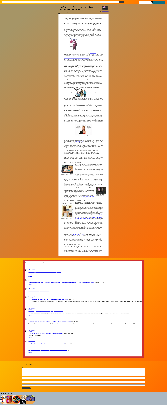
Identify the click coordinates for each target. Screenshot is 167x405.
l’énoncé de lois (93, 53)
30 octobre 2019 (30, 309)
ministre (95, 56)
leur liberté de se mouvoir (79, 229)
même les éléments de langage (78, 234)
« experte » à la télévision (84, 58)
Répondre (30, 276)
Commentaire (24, 367)
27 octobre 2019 (30, 331)
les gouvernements (79, 141)
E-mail (23, 380)
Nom (23, 376)
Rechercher (121, 1)
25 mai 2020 (29, 280)
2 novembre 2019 (30, 297)
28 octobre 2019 (30, 319)
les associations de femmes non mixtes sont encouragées (84, 106)
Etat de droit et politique (105, 11)
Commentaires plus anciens (31, 355)
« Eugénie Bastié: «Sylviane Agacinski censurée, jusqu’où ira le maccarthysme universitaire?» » (47, 350)
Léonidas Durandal (31, 269)
